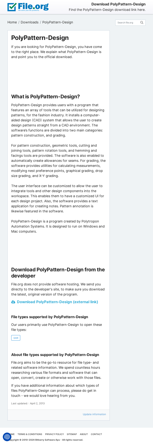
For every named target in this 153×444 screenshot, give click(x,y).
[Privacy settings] (7, 437)
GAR (15, 338)
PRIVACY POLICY (54, 434)
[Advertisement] (58, 76)
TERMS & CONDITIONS (30, 434)
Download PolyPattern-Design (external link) (57, 302)
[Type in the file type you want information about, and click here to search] (142, 22)
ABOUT (84, 434)
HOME (11, 434)
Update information (94, 414)
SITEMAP (72, 434)
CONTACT (96, 434)
